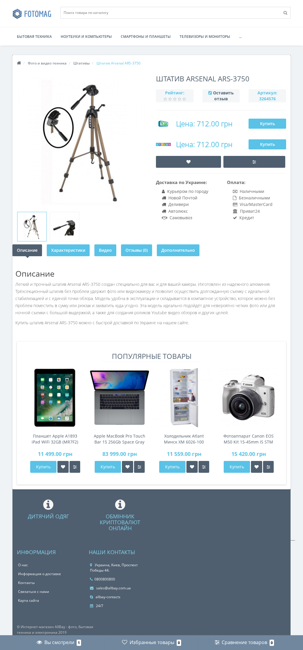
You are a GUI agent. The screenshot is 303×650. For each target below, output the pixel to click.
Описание (27, 250)
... (240, 36)
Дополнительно (178, 250)
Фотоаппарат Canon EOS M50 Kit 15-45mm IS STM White (248, 439)
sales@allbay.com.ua (113, 588)
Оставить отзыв (223, 95)
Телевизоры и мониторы (205, 36)
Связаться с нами (33, 591)
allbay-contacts (107, 596)
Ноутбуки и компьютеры (86, 36)
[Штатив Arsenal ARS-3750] (32, 226)
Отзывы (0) (136, 250)
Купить (267, 123)
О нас (23, 564)
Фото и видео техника (47, 63)
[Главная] (19, 63)
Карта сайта (28, 600)
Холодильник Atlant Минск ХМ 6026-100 (184, 439)
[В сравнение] (75, 467)
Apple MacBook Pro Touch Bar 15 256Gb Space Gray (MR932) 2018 (119, 439)
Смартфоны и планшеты (146, 36)
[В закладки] (63, 467)
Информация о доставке (39, 573)
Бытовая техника (34, 36)
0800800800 (104, 579)
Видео (105, 250)
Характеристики (68, 250)
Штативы (81, 63)
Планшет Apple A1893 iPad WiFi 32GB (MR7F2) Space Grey (55, 439)
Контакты (26, 582)
